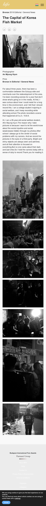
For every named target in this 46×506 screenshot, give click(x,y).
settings (17, 498)
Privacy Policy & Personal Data (23, 474)
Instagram (23, 487)
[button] (4, 29)
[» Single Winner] (6, 4)
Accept (6, 502)
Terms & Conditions (23, 478)
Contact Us (23, 470)
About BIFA (23, 462)
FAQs (23, 466)
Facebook (23, 483)
